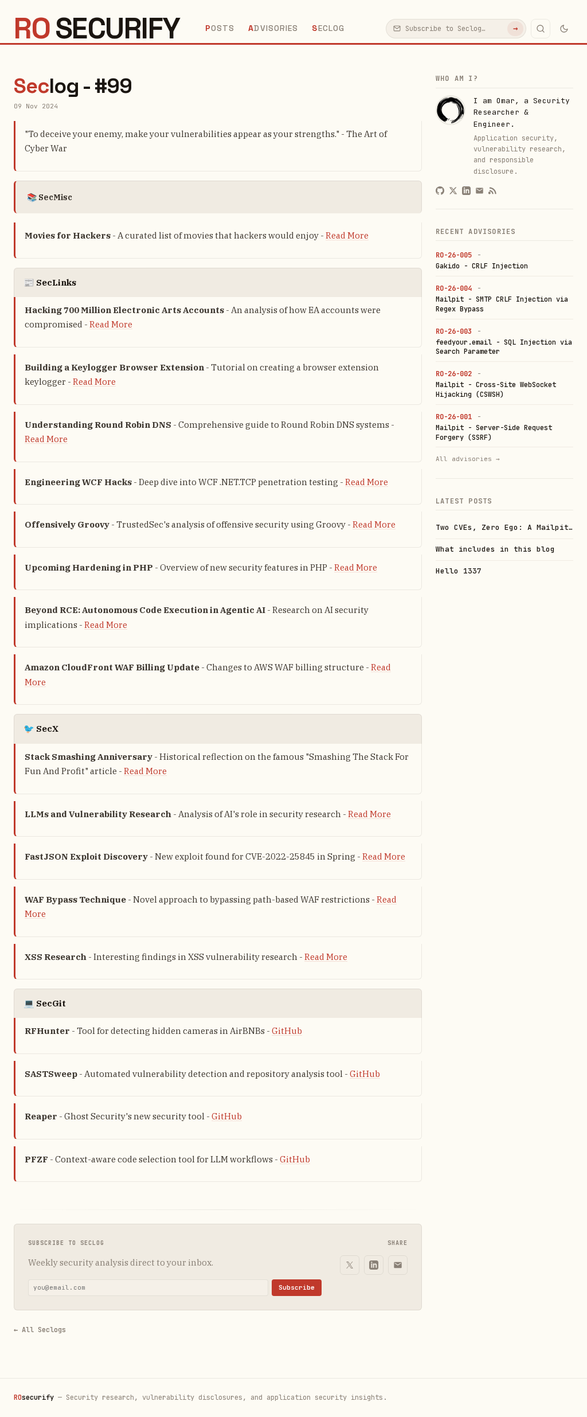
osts (220, 28)
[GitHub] (440, 190)
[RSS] (492, 190)
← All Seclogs (40, 1329)
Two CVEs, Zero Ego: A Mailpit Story (504, 527)
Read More (347, 235)
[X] (349, 1265)
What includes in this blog (495, 549)
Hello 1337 (459, 571)
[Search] (540, 28)
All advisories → (468, 459)
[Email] (398, 1265)
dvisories (273, 28)
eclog (328, 28)
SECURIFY (97, 28)
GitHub (287, 1030)
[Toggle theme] (564, 28)
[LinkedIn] (373, 1265)
